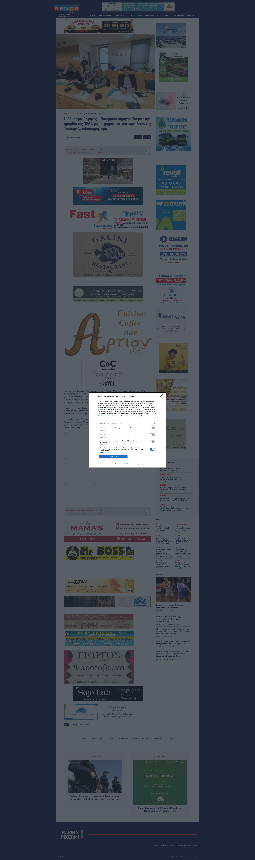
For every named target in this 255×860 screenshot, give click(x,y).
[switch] (152, 428)
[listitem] (127, 423)
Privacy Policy (138, 464)
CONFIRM (113, 456)
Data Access (127, 464)
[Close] (162, 396)
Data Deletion (116, 464)
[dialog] (127, 430)
